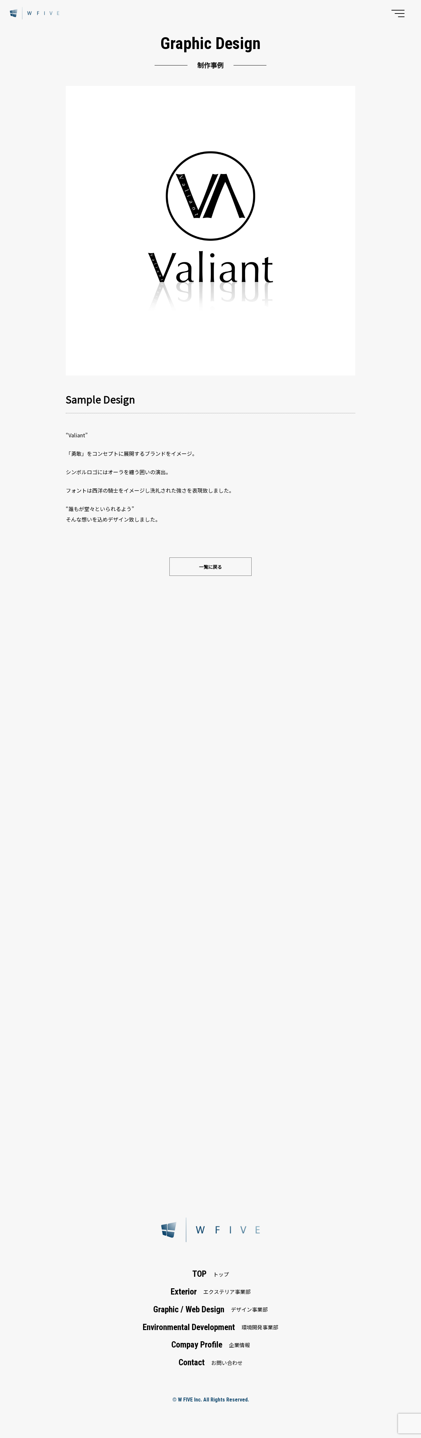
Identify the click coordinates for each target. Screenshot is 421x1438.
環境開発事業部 (210, 1327)
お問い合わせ (211, 1362)
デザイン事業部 (210, 1309)
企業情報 (210, 1344)
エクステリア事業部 (211, 1292)
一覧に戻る (210, 566)
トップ (210, 1274)
